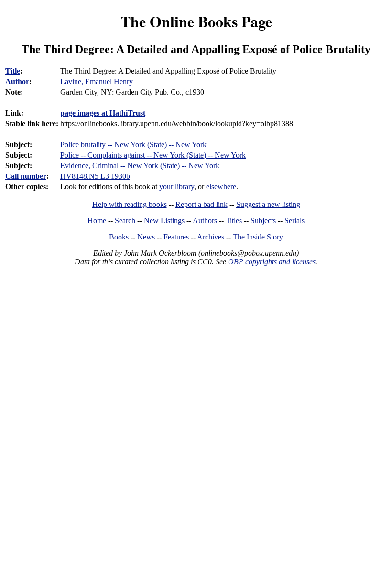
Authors (205, 221)
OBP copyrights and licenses (272, 262)
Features (176, 237)
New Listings (164, 221)
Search (125, 221)
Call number (25, 176)
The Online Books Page (196, 21)
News (146, 237)
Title (12, 71)
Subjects (263, 221)
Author (17, 81)
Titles (234, 221)
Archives (210, 237)
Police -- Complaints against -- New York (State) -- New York (153, 155)
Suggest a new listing (268, 204)
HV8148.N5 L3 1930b (95, 176)
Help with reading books (129, 204)
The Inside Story (258, 237)
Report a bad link (201, 204)
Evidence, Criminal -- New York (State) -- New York (139, 166)
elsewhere (221, 187)
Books (119, 237)
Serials (294, 221)
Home (96, 221)
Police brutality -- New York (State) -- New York (133, 145)
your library (176, 187)
